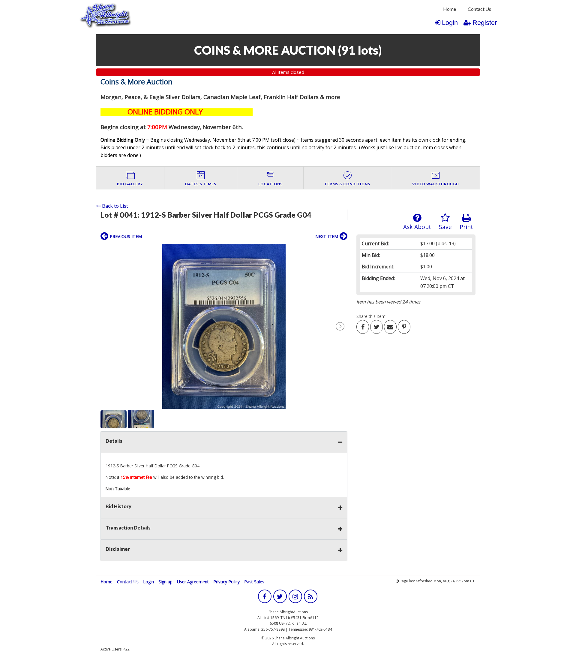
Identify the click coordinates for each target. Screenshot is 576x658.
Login (450, 22)
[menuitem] (449, 9)
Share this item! (371, 316)
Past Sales (254, 581)
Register (484, 22)
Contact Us (479, 9)
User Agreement (193, 581)
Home (449, 9)
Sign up (165, 581)
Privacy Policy (226, 581)
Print (466, 227)
